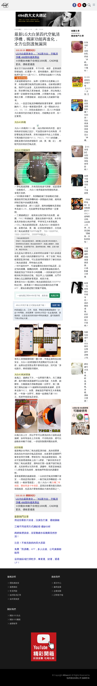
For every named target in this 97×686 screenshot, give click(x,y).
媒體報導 (13, 623)
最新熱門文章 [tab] (77, 35)
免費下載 (56, 305)
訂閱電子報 (58, 595)
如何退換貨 (14, 599)
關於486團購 (14, 619)
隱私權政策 (14, 583)
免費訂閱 (54, 295)
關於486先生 (14, 615)
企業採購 (57, 591)
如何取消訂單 (15, 595)
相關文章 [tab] (75, 30)
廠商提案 (57, 587)
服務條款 (13, 587)
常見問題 (13, 591)
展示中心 (57, 583)
